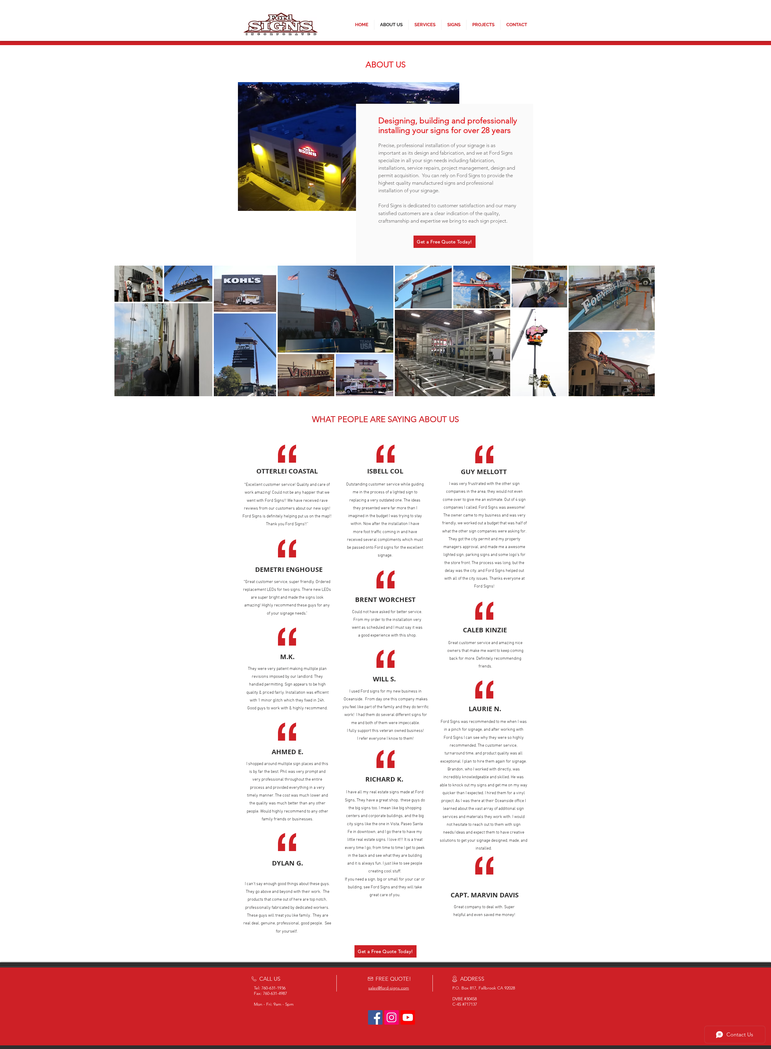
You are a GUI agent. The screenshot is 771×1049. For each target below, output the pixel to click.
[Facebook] (375, 1017)
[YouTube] (408, 1017)
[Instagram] (391, 1017)
